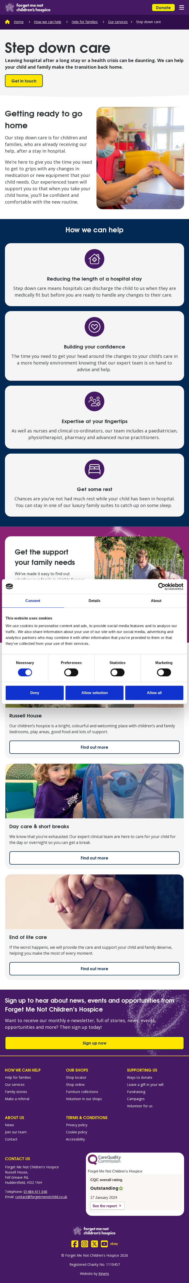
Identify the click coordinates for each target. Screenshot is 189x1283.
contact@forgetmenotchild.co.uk (41, 1196)
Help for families (85, 21)
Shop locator (76, 1077)
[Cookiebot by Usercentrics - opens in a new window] (161, 586)
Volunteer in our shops (84, 1098)
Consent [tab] (32, 601)
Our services (118, 21)
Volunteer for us (140, 1106)
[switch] (71, 672)
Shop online (75, 1084)
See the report (105, 1206)
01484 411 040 (35, 1191)
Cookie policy (76, 1132)
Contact (11, 1139)
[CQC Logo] (104, 1164)
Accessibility (75, 1139)
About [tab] (156, 601)
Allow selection (94, 693)
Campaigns (136, 1098)
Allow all (154, 693)
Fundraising (136, 1091)
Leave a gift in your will (145, 1084)
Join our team (16, 1132)
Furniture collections (82, 1091)
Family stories (16, 1091)
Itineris (103, 1273)
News (9, 1125)
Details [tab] (95, 601)
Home (19, 21)
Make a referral (17, 1098)
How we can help (47, 21)
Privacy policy (76, 1125)
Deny (34, 693)
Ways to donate (139, 1077)
